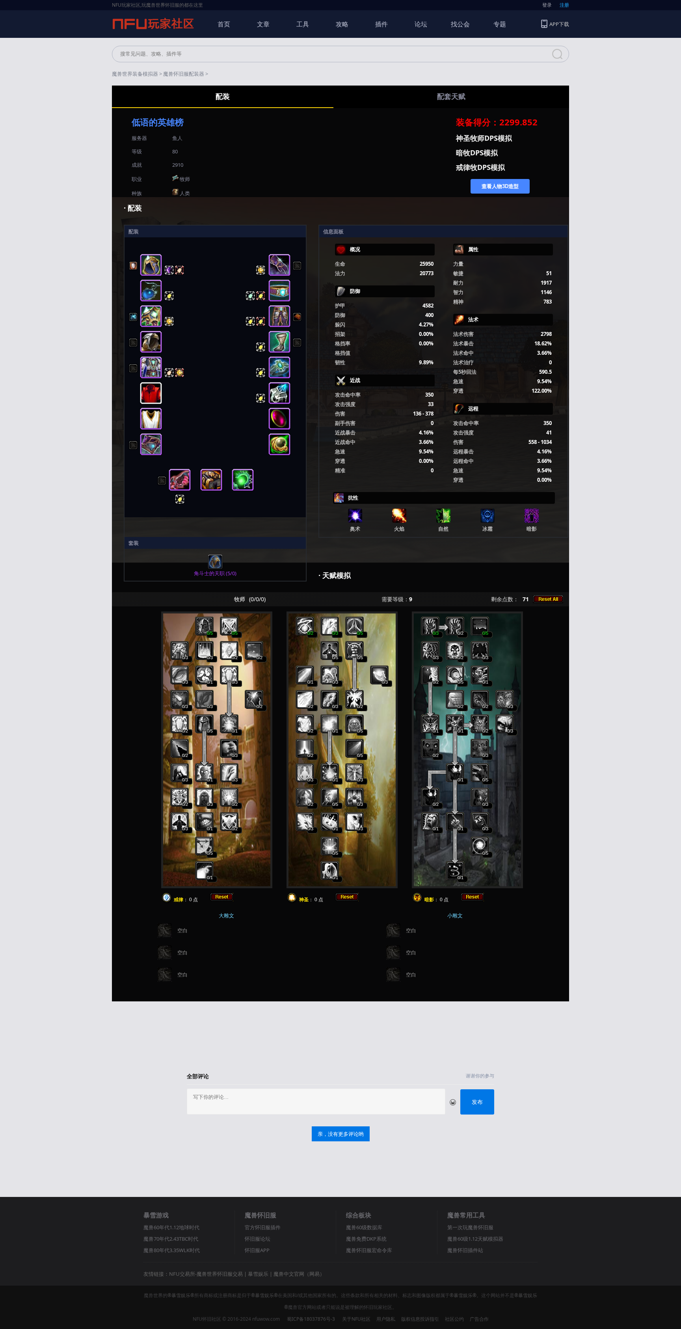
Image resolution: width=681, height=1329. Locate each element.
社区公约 (454, 1319)
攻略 (342, 24)
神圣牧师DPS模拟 (484, 138)
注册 (564, 5)
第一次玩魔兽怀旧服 (470, 1227)
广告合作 (479, 1319)
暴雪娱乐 (258, 1273)
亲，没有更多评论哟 (341, 1133)
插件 (381, 24)
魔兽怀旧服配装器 (183, 73)
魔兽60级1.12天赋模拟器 (475, 1238)
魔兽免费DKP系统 (366, 1238)
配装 (223, 96)
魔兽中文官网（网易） (299, 1273)
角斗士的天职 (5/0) (215, 573)
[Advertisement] (340, 1033)
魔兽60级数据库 (364, 1227)
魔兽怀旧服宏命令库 (369, 1250)
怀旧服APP (257, 1250)
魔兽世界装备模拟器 (135, 73)
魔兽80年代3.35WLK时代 (171, 1250)
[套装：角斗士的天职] (215, 567)
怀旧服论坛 (257, 1238)
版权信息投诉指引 (420, 1319)
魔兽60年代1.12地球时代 (171, 1227)
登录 (547, 5)
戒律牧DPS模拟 (480, 167)
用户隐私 (385, 1319)
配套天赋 (451, 96)
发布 (477, 1101)
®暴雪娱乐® (180, 1295)
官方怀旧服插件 (263, 1227)
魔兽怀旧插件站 (465, 1250)
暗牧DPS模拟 (477, 152)
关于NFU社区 (356, 1319)
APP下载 (559, 24)
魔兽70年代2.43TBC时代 (170, 1238)
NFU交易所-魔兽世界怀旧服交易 (206, 1273)
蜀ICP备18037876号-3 (311, 1319)
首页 (224, 24)
